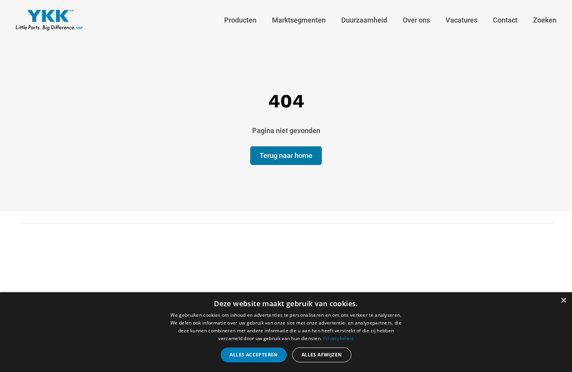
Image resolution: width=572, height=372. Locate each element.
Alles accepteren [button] (253, 354)
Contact (505, 20)
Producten (240, 20)
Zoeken (544, 20)
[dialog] (286, 332)
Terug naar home (286, 155)
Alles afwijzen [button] (322, 354)
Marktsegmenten (299, 20)
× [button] (563, 301)
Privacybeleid (338, 338)
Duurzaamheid (364, 20)
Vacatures (461, 20)
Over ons (416, 20)
